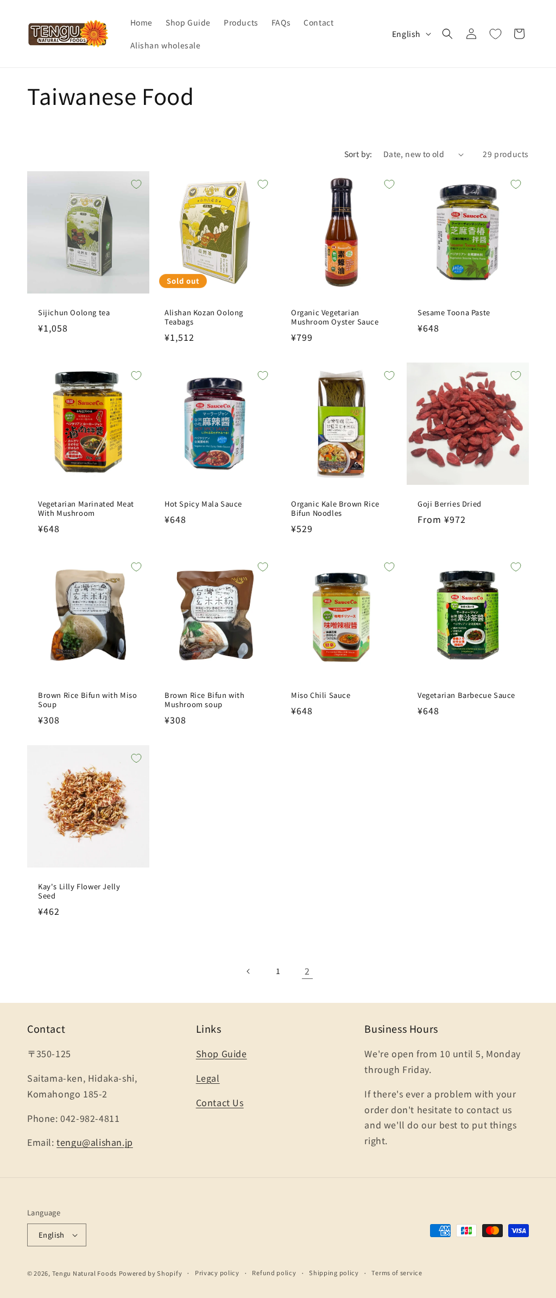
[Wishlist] (495, 34)
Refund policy (274, 1272)
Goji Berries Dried (450, 504)
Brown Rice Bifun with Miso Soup (87, 700)
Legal (208, 1077)
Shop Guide (221, 1053)
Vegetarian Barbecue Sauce (466, 695)
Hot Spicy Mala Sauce (203, 504)
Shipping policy (334, 1272)
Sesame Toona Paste (454, 312)
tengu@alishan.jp (94, 1142)
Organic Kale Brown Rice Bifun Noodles (335, 509)
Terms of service (396, 1272)
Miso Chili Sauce (321, 695)
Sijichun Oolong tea (74, 312)
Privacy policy (217, 1272)
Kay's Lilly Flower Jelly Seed (79, 891)
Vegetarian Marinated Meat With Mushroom (86, 509)
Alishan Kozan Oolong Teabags (204, 317)
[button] (447, 34)
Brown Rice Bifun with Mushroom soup (205, 700)
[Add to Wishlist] (136, 184)
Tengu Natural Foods (84, 1273)
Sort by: (358, 153)
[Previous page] (249, 971)
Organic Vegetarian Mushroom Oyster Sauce (335, 317)
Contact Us (220, 1102)
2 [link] (307, 970)
